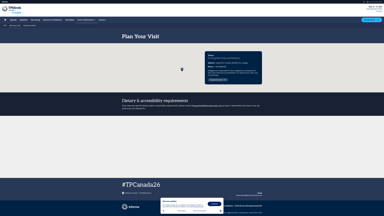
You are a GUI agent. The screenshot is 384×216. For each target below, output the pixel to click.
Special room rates (216, 80)
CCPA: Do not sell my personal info (248, 206)
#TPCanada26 (141, 184)
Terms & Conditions (225, 206)
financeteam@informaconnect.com (207, 105)
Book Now (369, 20)
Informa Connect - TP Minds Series (138, 193)
